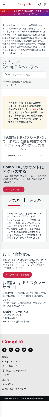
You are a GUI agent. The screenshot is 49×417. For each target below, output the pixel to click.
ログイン (34, 109)
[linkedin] (24, 350)
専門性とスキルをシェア (14, 370)
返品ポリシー (8, 384)
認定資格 (16, 81)
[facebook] (4, 350)
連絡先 (5, 379)
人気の (14, 200)
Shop (5, 357)
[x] (30, 350)
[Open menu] (3, 4)
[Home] (24, 4)
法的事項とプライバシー (14, 388)
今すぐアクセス (13, 189)
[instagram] (11, 350)
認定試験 (27, 81)
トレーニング (10, 85)
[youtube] (17, 350)
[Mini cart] (45, 4)
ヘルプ (5, 375)
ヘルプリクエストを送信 (17, 274)
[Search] (39, 4)
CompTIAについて (11, 361)
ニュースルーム (10, 366)
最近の (35, 200)
